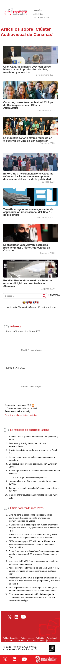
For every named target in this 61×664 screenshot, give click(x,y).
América (38, 14)
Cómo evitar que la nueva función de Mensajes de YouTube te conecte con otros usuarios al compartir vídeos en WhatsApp (32, 597)
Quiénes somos (27, 638)
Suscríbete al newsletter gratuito (21, 415)
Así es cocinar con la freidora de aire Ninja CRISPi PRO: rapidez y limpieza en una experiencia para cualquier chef (34, 571)
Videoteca (15, 326)
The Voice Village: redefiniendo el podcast (28, 477)
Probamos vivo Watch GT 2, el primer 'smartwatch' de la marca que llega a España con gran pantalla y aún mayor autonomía (34, 581)
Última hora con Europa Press (26, 508)
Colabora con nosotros (15, 641)
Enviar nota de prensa (36, 641)
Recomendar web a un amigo (18, 411)
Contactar (51, 641)
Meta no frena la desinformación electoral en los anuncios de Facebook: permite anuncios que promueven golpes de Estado (30, 518)
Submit (44, 295)
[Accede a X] (5, 659)
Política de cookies (11, 638)
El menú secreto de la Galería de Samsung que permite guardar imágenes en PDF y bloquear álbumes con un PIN (34, 554)
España (37, 11)
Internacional (41, 17)
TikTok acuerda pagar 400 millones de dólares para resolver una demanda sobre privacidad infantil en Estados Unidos (32, 544)
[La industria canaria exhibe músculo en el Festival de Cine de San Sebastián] (30, 125)
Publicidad (40, 638)
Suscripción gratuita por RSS (18, 405)
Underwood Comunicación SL (21, 649)
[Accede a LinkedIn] (14, 659)
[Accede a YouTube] (24, 659)
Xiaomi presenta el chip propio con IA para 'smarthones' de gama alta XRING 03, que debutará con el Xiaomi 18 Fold (34, 528)
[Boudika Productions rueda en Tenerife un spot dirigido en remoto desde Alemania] (30, 268)
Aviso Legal (52, 638)
